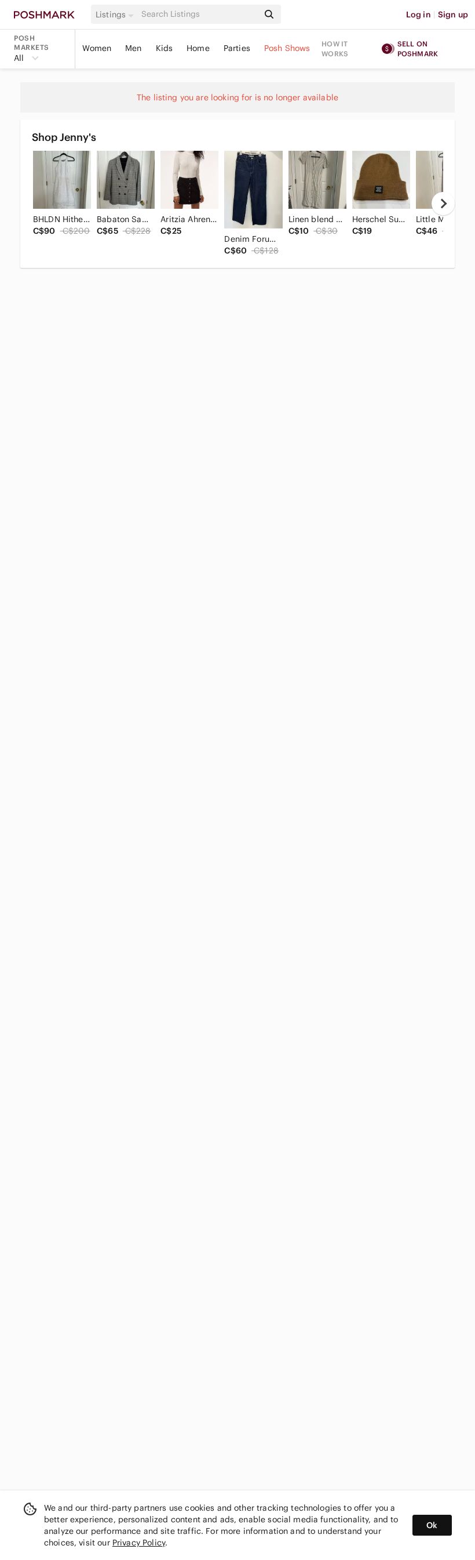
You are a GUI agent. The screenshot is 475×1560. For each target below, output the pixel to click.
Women (96, 48)
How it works (334, 48)
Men (133, 48)
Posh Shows (287, 48)
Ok (431, 1525)
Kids (164, 48)
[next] (443, 203)
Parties (237, 48)
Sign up (453, 14)
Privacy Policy (138, 1542)
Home (198, 48)
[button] (116, 14)
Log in (418, 14)
